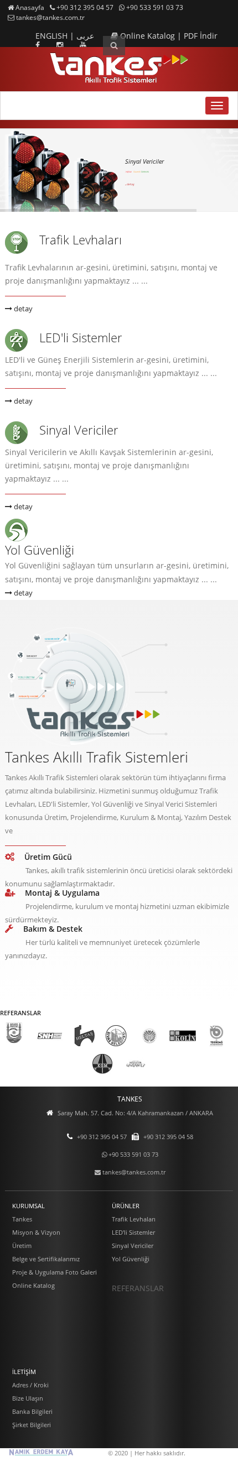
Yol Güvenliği (39, 549)
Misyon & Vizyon (36, 1232)
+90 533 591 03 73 (154, 7)
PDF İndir (201, 35)
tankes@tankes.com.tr (49, 17)
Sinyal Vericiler (78, 429)
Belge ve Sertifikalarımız (46, 1259)
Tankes (22, 1219)
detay (130, 187)
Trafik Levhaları (80, 239)
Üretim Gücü (48, 857)
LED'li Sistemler (80, 337)
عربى (85, 35)
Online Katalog (147, 35)
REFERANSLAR (138, 1288)
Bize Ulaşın (27, 1398)
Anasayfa (29, 7)
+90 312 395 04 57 (84, 7)
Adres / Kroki (30, 1385)
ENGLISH (52, 35)
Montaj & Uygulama (62, 892)
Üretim (22, 1245)
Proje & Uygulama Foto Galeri (54, 1272)
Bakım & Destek (52, 928)
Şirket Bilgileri (31, 1425)
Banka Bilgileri (32, 1411)
